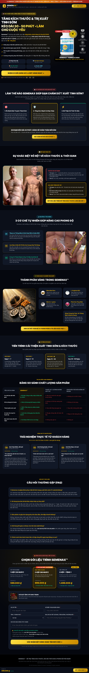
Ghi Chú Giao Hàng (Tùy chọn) (19, 622)
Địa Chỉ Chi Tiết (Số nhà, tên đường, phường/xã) (59, 614)
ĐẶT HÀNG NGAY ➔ (79, 6)
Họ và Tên (14, 607)
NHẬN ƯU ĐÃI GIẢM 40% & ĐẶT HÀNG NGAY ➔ (26, 73)
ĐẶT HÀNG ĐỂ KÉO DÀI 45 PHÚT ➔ (44, 136)
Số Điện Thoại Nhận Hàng (53, 607)
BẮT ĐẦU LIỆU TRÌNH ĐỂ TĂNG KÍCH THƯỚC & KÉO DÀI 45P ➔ (66, 201)
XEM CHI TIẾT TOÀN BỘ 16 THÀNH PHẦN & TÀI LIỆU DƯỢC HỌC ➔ (44, 328)
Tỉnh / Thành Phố (16, 614)
